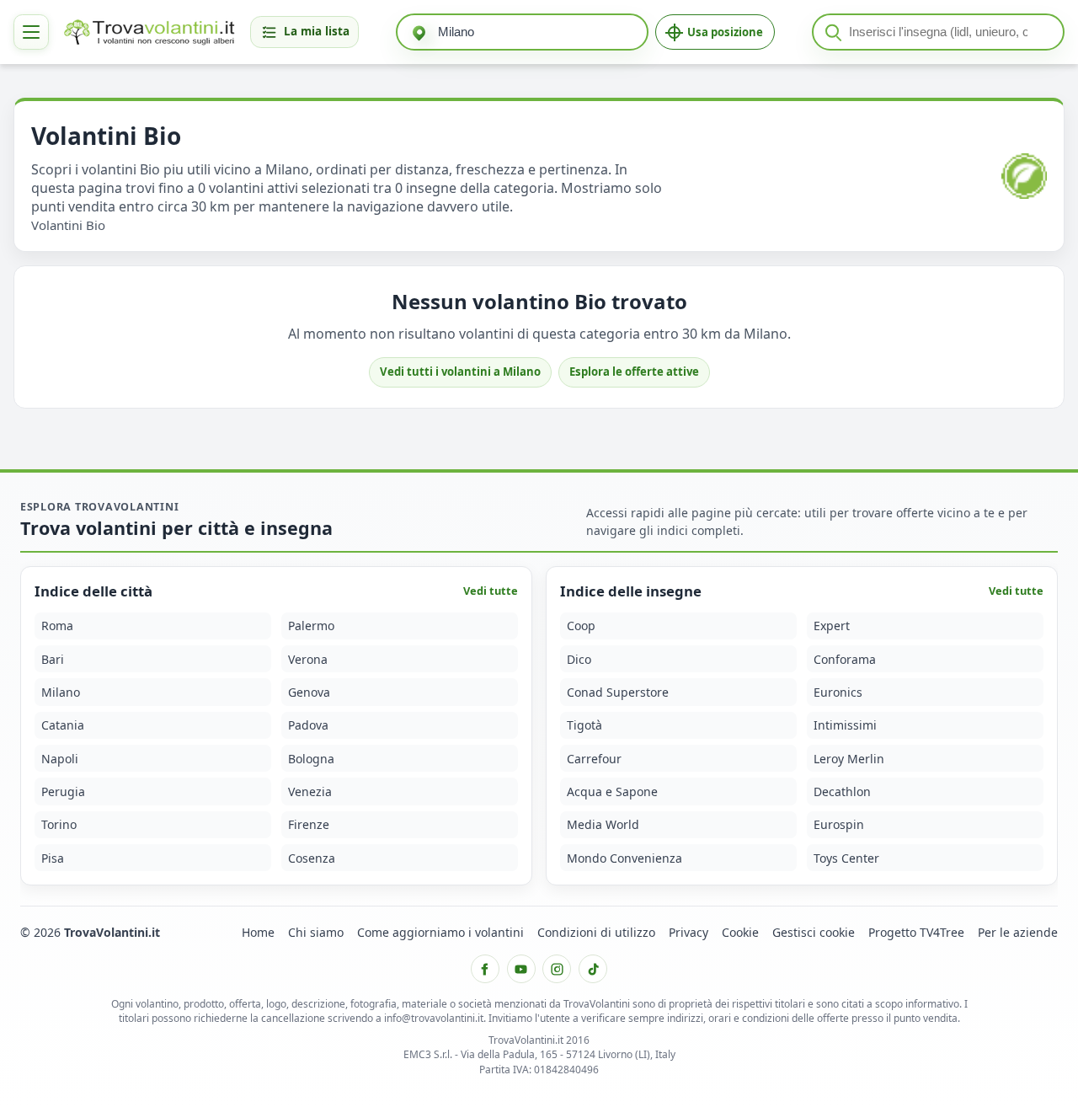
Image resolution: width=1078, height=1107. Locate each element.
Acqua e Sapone (612, 791)
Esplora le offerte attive (634, 371)
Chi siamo (316, 932)
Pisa (52, 858)
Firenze (308, 824)
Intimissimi (845, 725)
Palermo (311, 626)
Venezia (310, 791)
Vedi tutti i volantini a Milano (460, 371)
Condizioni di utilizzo (596, 932)
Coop (581, 626)
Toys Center (846, 858)
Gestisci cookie (813, 932)
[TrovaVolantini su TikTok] (593, 969)
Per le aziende (1018, 932)
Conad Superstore (618, 692)
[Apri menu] (31, 32)
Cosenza (311, 858)
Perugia (63, 791)
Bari (52, 658)
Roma (57, 626)
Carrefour (594, 759)
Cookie (740, 932)
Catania (62, 725)
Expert (832, 626)
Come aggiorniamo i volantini (440, 932)
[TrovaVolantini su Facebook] (485, 969)
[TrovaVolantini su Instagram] (556, 969)
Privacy (688, 932)
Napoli (59, 759)
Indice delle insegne (631, 591)
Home (258, 932)
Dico (579, 658)
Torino (59, 824)
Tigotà (584, 725)
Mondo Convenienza (624, 858)
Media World (603, 824)
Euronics (838, 692)
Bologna (311, 759)
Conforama (845, 658)
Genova (309, 692)
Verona (308, 658)
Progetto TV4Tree (916, 932)
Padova (308, 725)
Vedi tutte (490, 590)
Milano (60, 692)
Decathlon (842, 791)
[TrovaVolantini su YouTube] (521, 969)
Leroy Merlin (849, 759)
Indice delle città (93, 591)
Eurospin (839, 824)
